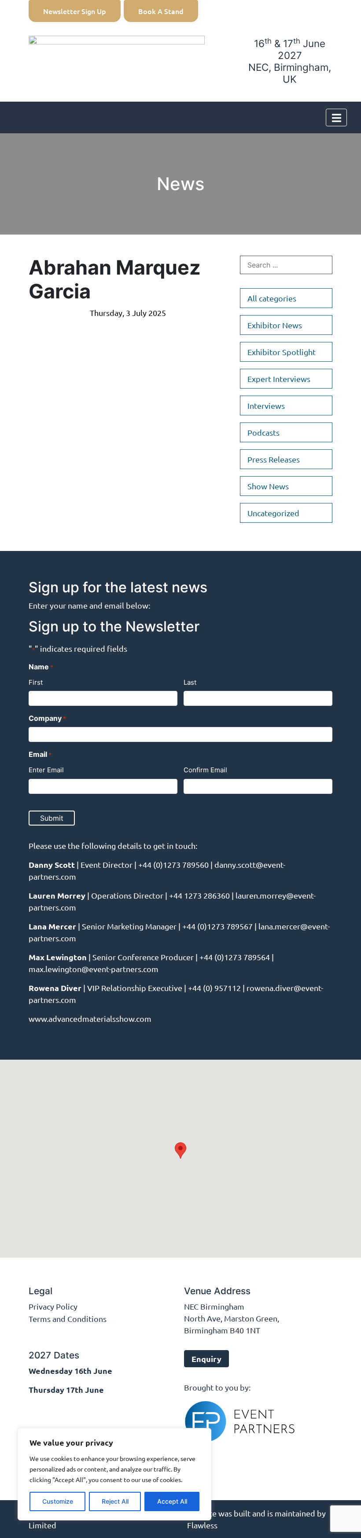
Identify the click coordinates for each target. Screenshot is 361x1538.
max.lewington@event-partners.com (93, 968)
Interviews (266, 405)
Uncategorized (273, 513)
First (36, 682)
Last (190, 682)
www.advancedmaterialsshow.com (90, 1018)
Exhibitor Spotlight (281, 351)
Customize (57, 1501)
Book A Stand (161, 11)
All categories (271, 298)
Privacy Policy (53, 1306)
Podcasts (263, 432)
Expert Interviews (278, 378)
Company (47, 718)
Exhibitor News (274, 325)
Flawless (202, 1525)
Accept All (172, 1501)
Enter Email (46, 770)
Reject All (115, 1501)
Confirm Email (205, 770)
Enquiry (206, 1359)
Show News (268, 486)
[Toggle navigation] (336, 117)
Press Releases (273, 459)
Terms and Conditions (68, 1318)
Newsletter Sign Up (74, 11)
